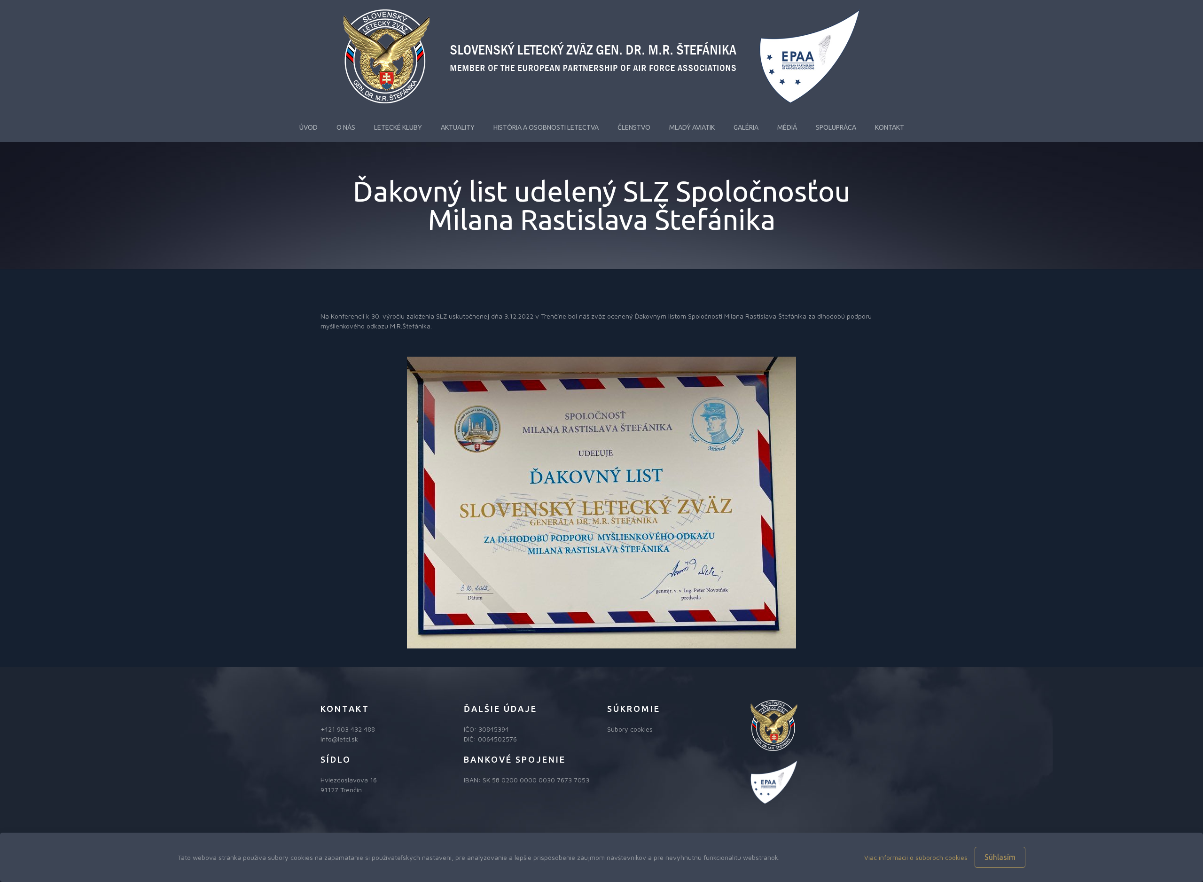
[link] (601, 502)
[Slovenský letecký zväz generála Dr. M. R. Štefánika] (601, 56)
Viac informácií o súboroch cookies (916, 857)
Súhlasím (1000, 857)
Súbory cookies (630, 729)
